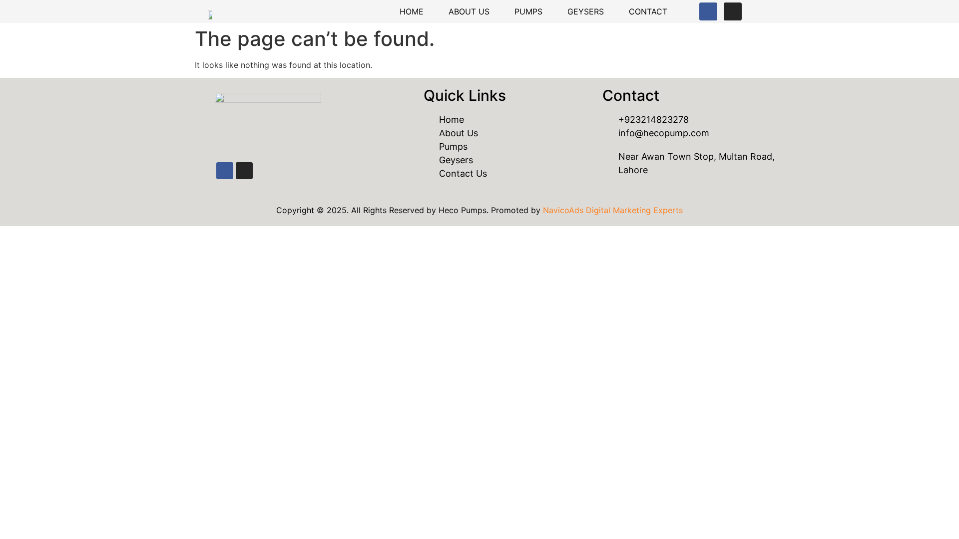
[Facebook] (708, 11)
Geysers (585, 11)
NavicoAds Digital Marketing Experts (613, 210)
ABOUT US (469, 11)
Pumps (528, 11)
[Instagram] (733, 11)
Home (412, 11)
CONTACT (648, 11)
